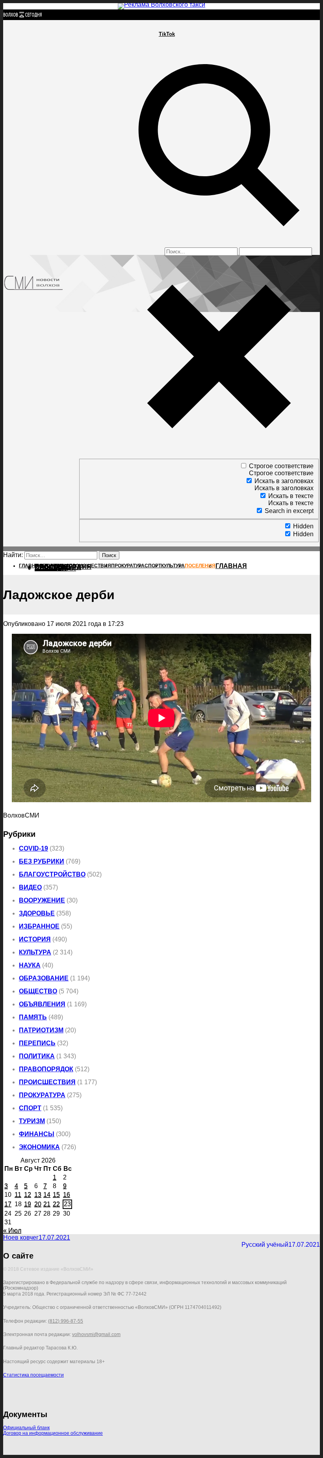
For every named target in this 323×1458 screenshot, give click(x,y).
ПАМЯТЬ (33, 1017)
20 (37, 1204)
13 (37, 1194)
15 (56, 1194)
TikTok (167, 34)
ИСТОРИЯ (35, 939)
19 (27, 1204)
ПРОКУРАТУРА (42, 1095)
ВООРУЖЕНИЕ (42, 900)
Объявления (42, 1004)
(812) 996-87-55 (65, 1321)
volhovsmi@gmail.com (96, 1334)
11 (18, 1194)
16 (66, 1194)
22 (56, 1204)
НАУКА (30, 965)
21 (46, 1204)
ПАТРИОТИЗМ (41, 1030)
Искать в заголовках (284, 481)
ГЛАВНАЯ (231, 566)
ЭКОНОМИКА (39, 1147)
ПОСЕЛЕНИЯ (55, 568)
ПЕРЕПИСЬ (37, 1043)
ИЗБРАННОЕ (39, 926)
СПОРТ (30, 1108)
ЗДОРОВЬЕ (37, 913)
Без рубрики (41, 861)
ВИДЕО (30, 887)
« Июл (12, 1230)
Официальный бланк (26, 1427)
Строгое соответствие (281, 466)
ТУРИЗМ (32, 1121)
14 (46, 1194)
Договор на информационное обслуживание (53, 1433)
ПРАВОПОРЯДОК (46, 1069)
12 (27, 1194)
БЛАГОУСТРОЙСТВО (52, 874)
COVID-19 (33, 848)
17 (7, 1204)
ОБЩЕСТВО (38, 991)
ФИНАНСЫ (36, 1134)
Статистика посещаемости (33, 1375)
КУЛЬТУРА (35, 952)
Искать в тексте (291, 496)
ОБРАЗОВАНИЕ (44, 978)
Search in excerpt (289, 511)
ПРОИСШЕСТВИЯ (47, 1082)
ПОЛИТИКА (37, 1056)
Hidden (303, 526)
